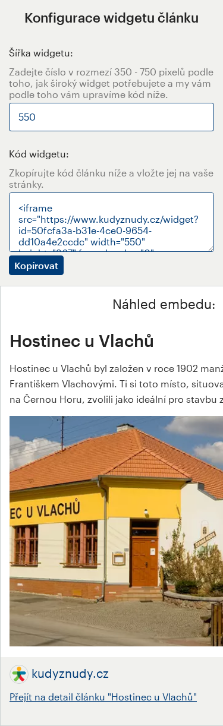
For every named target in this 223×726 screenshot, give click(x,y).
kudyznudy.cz (70, 673)
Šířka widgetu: (41, 52)
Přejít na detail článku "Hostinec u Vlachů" (103, 696)
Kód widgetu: (39, 153)
